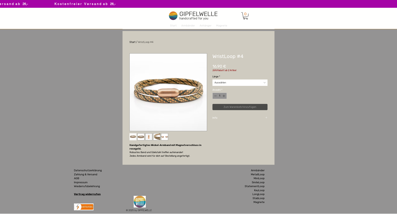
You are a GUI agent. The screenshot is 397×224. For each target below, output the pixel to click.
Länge (216, 76)
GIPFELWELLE (198, 14)
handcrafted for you (193, 18)
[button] (245, 15)
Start (132, 42)
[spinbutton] (219, 96)
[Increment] (224, 96)
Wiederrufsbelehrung (87, 186)
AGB (76, 178)
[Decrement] (215, 96)
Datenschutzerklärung (88, 170)
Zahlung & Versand (85, 174)
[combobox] (240, 82)
